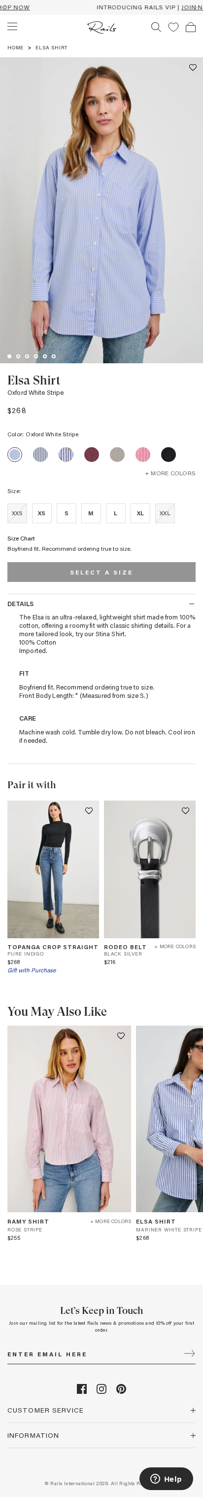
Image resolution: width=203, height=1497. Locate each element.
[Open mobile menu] (12, 27)
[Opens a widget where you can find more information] (166, 1479)
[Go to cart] (191, 27)
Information (33, 1435)
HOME (15, 47)
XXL (165, 513)
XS (41, 513)
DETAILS (20, 603)
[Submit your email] (189, 1354)
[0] (173, 27)
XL (140, 513)
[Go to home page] (101, 27)
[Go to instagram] (101, 1391)
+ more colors (170, 473)
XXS (17, 513)
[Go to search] (156, 27)
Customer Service (45, 1410)
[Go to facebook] (82, 1391)
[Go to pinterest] (121, 1391)
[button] (193, 67)
